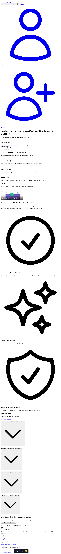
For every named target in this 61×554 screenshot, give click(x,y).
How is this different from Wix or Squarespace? (11, 448)
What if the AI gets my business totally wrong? (11, 472)
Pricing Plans (4, 539)
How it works (4, 4)
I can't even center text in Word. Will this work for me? (13, 421)
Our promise (14, 4)
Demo (9, 4)
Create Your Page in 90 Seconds (8, 522)
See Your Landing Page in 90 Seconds (10, 145)
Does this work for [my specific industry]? (10, 495)
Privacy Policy (4, 544)
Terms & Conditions (12, 544)
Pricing (22, 4)
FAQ (19, 4)
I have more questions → (6, 419)
